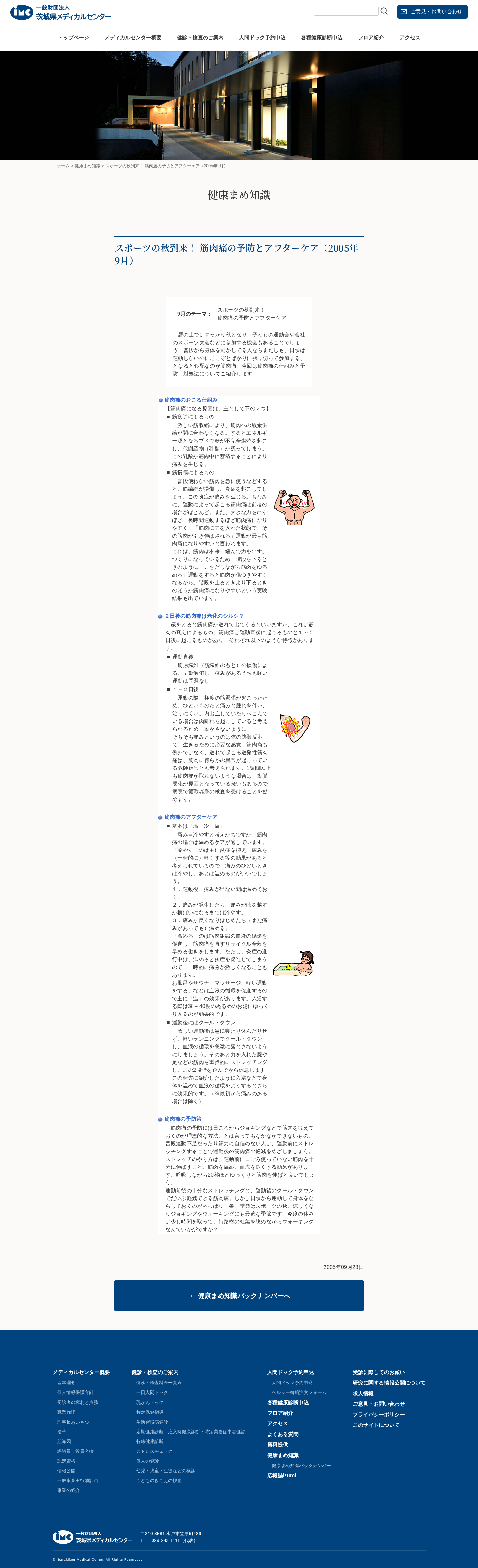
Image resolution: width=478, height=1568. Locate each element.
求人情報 (363, 1393)
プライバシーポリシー (379, 1414)
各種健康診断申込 (322, 37)
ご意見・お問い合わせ (436, 11)
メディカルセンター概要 (133, 37)
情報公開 (66, 1470)
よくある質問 (283, 1434)
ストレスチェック (154, 1451)
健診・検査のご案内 (200, 37)
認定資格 (66, 1461)
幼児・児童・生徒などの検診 (165, 1470)
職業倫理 (66, 1412)
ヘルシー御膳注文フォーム (299, 1392)
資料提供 (277, 1444)
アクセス (410, 37)
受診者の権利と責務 (77, 1402)
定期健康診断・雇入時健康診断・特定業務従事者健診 (191, 1431)
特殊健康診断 (150, 1441)
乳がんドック (150, 1402)
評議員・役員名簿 (75, 1451)
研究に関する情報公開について (389, 1382)
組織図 (64, 1441)
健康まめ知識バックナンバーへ (244, 1295)
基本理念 (66, 1382)
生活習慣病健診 (152, 1422)
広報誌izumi (281, 1475)
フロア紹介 (371, 37)
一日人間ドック (152, 1392)
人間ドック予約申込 (262, 37)
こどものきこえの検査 (159, 1480)
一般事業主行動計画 (77, 1480)
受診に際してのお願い (379, 1372)
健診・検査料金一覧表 (159, 1382)
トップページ (73, 37)
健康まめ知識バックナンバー (301, 1465)
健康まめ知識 (283, 1455)
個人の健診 (147, 1461)
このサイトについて (376, 1425)
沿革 (61, 1431)
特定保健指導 (150, 1412)
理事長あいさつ (73, 1422)
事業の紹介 (68, 1490)
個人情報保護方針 (75, 1392)
